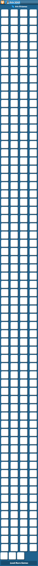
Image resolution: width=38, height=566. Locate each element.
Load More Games (19, 563)
